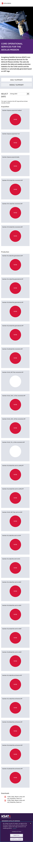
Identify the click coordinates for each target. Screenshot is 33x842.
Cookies (14, 828)
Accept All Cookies (16, 839)
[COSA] (6, 3)
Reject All (16, 835)
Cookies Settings (16, 831)
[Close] (30, 823)
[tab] (16, 80)
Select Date (4, 95)
